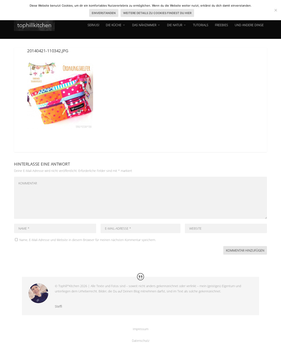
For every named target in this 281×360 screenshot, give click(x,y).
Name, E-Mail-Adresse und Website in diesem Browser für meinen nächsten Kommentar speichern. (87, 240)
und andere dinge (249, 25)
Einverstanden (104, 13)
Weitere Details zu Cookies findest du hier (157, 13)
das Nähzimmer (144, 25)
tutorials (200, 25)
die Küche (113, 25)
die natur (174, 25)
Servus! (93, 25)
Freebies (221, 25)
